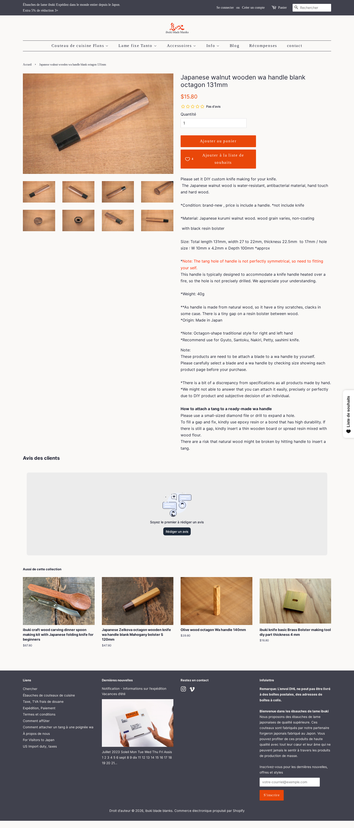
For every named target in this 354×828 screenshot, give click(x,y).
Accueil (27, 64)
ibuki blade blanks (158, 811)
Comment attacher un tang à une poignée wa (58, 727)
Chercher (30, 689)
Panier (282, 7)
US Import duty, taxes (40, 746)
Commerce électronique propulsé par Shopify (209, 811)
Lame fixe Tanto (136, 45)
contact (294, 45)
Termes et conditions (39, 714)
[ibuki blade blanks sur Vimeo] (192, 690)
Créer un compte (253, 7)
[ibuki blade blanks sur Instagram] (183, 690)
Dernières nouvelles (117, 680)
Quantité (188, 114)
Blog (235, 45)
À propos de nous (36, 734)
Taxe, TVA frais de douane (43, 701)
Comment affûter (36, 721)
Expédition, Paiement (39, 708)
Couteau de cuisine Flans (78, 45)
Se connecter (225, 7)
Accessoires (180, 45)
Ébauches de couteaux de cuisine (49, 695)
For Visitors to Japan (38, 740)
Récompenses (263, 45)
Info (211, 45)
